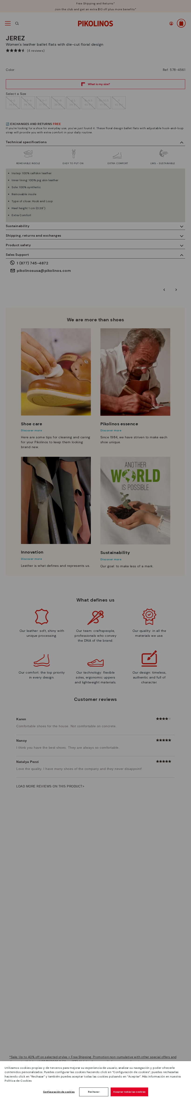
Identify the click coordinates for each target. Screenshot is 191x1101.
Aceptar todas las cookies (129, 1091)
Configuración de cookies (59, 1091)
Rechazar (93, 1091)
